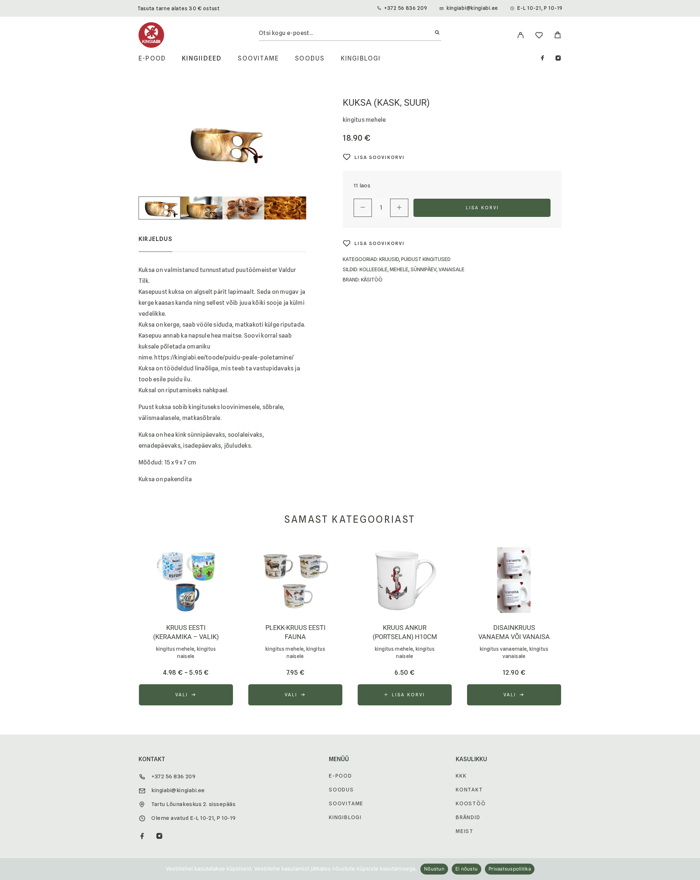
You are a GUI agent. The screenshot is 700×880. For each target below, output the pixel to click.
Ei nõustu (466, 869)
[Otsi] (437, 32)
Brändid (468, 817)
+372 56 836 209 (405, 8)
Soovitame (258, 58)
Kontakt (469, 790)
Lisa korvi (482, 207)
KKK (461, 776)
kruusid (389, 259)
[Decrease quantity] (363, 208)
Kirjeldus (155, 238)
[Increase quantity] (399, 208)
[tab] (155, 244)
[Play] (159, 207)
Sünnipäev (423, 269)
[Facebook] (542, 59)
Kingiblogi (361, 58)
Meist (465, 831)
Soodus (309, 58)
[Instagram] (558, 59)
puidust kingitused (426, 259)
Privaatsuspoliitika (510, 869)
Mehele (399, 269)
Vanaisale (451, 269)
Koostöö (471, 803)
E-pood (152, 58)
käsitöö (371, 280)
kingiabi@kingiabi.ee (472, 8)
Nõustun (434, 869)
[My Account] (520, 35)
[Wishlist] (539, 36)
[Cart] (557, 36)
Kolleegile (373, 269)
